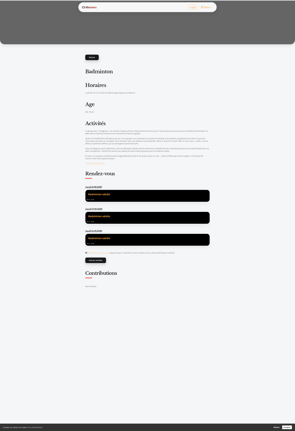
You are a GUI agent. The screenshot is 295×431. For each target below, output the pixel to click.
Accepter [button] (287, 427)
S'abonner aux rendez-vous (99, 253)
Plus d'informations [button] (35, 427)
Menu (207, 7)
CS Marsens (89, 7)
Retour (92, 57)
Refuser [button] (277, 427)
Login (193, 7)
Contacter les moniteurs (95, 163)
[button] (147, 196)
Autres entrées (95, 260)
